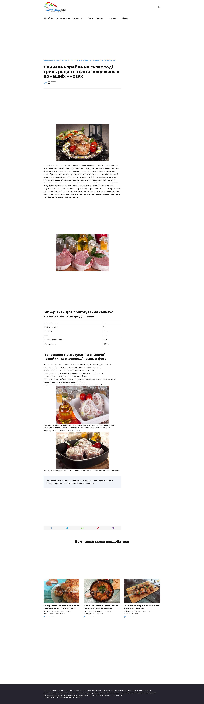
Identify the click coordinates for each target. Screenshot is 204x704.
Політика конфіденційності (70, 697)
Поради (99, 18)
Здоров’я (77, 18)
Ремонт (112, 18)
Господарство (63, 18)
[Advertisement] (102, 42)
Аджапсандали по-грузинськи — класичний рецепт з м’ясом (101, 606)
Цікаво (125, 18)
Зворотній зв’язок (51, 697)
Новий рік (48, 18)
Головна (47, 60)
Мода (90, 18)
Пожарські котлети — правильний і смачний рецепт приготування (61, 606)
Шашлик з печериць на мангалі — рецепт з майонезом (141, 606)
